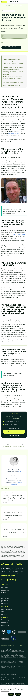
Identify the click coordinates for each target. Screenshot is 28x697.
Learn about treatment (14, 435)
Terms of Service (22, 677)
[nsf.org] (3, 632)
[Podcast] (15, 580)
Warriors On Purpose (13, 133)
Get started (4, 594)
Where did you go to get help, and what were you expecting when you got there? (13, 64)
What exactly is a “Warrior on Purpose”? (13, 67)
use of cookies (5, 691)
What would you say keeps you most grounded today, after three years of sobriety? (12, 78)
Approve (11, 694)
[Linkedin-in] (2, 580)
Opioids (3, 585)
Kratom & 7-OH (4, 587)
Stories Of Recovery (9, 11)
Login (2, 619)
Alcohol (3, 589)
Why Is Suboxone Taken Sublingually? (13, 493)
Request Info (4, 614)
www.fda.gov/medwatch (8, 668)
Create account (5, 620)
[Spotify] (13, 580)
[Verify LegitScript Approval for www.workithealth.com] (13, 640)
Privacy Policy (3, 677)
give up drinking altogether (18, 234)
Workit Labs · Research (6, 609)
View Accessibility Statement (6, 679)
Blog (9, 5)
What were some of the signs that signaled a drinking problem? (12, 60)
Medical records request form (8, 624)
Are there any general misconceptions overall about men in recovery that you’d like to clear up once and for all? (13, 84)
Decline (18, 694)
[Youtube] (10, 580)
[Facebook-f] (7, 580)
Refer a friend (4, 600)
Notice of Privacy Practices (12, 678)
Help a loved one (5, 598)
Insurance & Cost (5, 590)
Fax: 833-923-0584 (5, 625)
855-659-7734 (5, 577)
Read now (5, 502)
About (2, 608)
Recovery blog (4, 601)
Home (3, 5)
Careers (3, 611)
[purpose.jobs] (14, 632)
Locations (3, 592)
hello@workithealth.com (8, 575)
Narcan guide (4, 603)
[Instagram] (5, 580)
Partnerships (4, 613)
